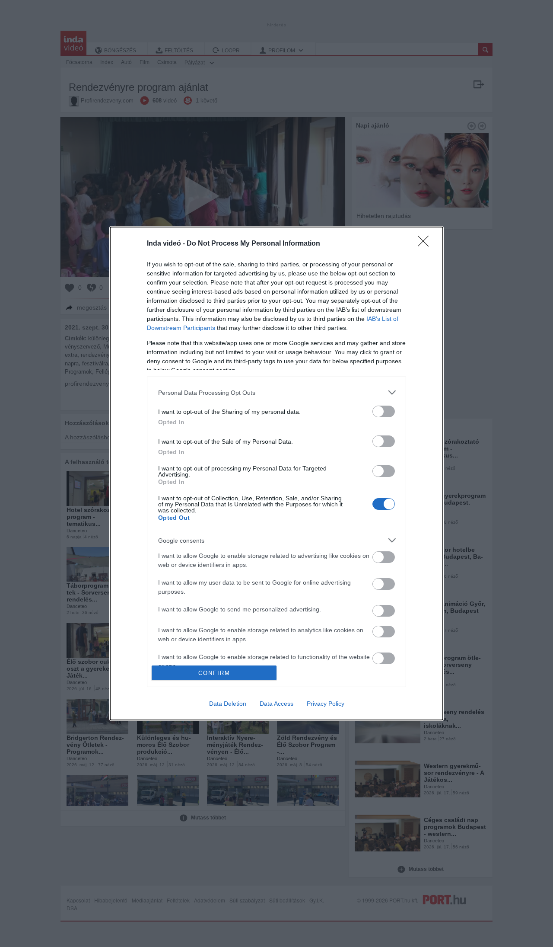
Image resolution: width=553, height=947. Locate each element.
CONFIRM (214, 673)
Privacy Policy (325, 703)
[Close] (426, 244)
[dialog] (276, 473)
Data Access (276, 703)
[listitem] (276, 392)
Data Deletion (227, 703)
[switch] (383, 411)
